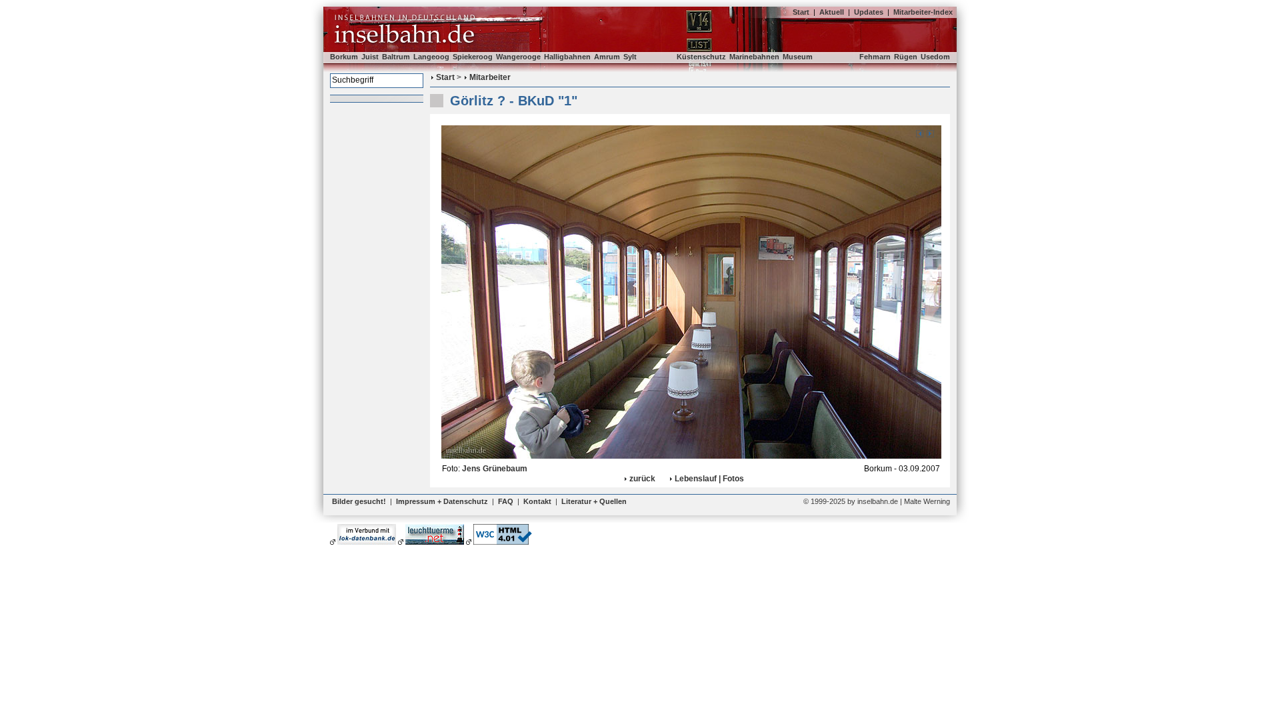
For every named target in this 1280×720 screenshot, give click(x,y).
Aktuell (831, 12)
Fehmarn (875, 57)
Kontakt (537, 501)
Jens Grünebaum (494, 468)
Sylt (630, 57)
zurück (642, 478)
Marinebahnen (754, 57)
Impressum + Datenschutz (442, 501)
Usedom (935, 57)
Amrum (607, 57)
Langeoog (431, 57)
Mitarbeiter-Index (923, 12)
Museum (798, 57)
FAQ (505, 501)
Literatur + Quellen (594, 501)
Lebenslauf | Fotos (709, 478)
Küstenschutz (701, 57)
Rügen (905, 57)
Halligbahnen (567, 57)
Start (801, 12)
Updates (868, 12)
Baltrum (396, 57)
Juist (370, 57)
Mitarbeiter (490, 77)
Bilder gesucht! (359, 501)
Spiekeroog (473, 57)
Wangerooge (518, 57)
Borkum (344, 57)
